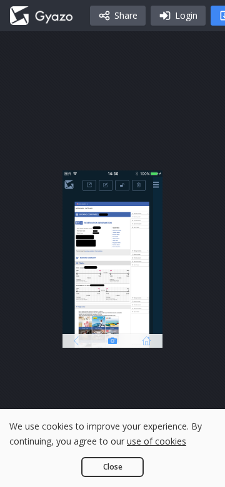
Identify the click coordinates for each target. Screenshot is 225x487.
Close (112, 466)
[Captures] (41, 15)
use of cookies (156, 441)
